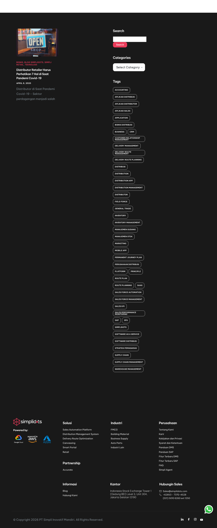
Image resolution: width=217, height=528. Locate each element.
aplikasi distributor (126, 104)
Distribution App (124, 181)
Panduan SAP (166, 452)
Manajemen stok (124, 236)
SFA (126, 320)
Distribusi (120, 167)
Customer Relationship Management (127, 139)
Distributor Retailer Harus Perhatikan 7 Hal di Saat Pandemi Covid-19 (33, 74)
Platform (120, 271)
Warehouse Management (128, 369)
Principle (136, 271)
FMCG (114, 429)
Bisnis (19, 62)
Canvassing (69, 443)
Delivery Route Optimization (78, 438)
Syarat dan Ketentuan (170, 443)
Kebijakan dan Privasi (170, 438)
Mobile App (121, 250)
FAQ (161, 465)
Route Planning (123, 285)
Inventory (120, 215)
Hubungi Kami (70, 495)
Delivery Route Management (123, 153)
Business (119, 132)
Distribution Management (129, 188)
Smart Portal (70, 447)
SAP (117, 320)
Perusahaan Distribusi (127, 264)
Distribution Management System (81, 434)
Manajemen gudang (125, 229)
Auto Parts (116, 443)
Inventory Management (127, 222)
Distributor (121, 194)
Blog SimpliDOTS (33, 62)
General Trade (123, 208)
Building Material (120, 434)
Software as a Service (127, 334)
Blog (65, 490)
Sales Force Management (128, 299)
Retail (66, 452)
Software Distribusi (126, 341)
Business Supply (119, 438)
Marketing (120, 243)
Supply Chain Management (129, 362)
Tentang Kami (166, 429)
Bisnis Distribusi (123, 125)
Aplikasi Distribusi (125, 97)
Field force (121, 201)
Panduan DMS (166, 447)
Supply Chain (122, 355)
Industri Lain (117, 447)
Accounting (121, 90)
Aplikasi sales (122, 111)
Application (121, 118)
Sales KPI (120, 306)
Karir (161, 434)
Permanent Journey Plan (128, 257)
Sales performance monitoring (125, 313)
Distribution (122, 174)
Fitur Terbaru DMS (168, 456)
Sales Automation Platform (77, 429)
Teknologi (31, 65)
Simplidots (121, 327)
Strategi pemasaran (126, 348)
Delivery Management (127, 146)
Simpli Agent (166, 469)
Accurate (68, 469)
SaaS (139, 285)
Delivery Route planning (128, 160)
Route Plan (121, 278)
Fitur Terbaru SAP (168, 460)
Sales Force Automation (128, 292)
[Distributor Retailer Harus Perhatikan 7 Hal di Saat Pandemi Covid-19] (37, 42)
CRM (132, 132)
